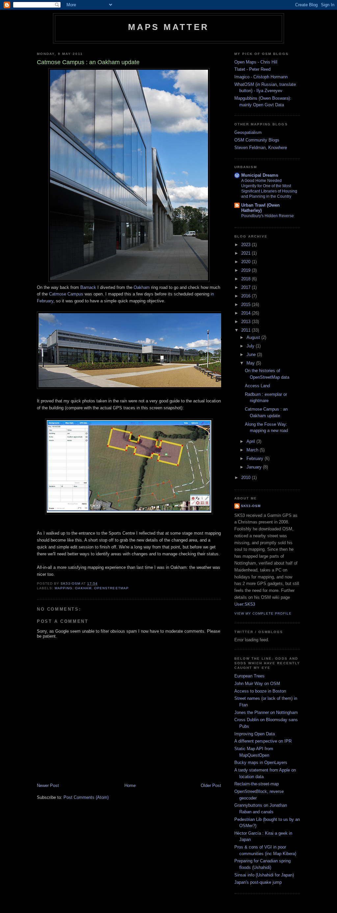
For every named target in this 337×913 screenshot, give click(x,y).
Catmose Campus (66, 294)
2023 (246, 244)
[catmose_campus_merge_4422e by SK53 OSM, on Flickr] (137, 387)
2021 (246, 253)
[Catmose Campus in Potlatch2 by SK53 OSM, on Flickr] (129, 512)
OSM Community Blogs (256, 140)
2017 (246, 287)
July (251, 345)
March (253, 449)
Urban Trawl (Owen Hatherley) (260, 208)
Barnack (88, 287)
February (255, 458)
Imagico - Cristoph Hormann (261, 76)
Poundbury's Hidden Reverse (267, 216)
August (253, 337)
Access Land (257, 385)
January (254, 467)
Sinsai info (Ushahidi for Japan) (264, 875)
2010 (246, 477)
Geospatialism (248, 132)
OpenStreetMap (111, 588)
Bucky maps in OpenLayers (260, 762)
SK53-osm (251, 506)
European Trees (249, 675)
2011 (246, 330)
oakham (83, 588)
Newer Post (48, 785)
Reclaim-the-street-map (256, 783)
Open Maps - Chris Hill (255, 62)
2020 (246, 261)
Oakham (142, 287)
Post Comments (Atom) (86, 797)
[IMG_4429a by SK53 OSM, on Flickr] (129, 280)
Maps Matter (168, 27)
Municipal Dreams (259, 175)
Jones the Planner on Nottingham (266, 712)
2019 (246, 270)
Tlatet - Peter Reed (252, 69)
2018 (246, 278)
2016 (246, 295)
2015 (246, 304)
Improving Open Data (254, 733)
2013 (246, 321)
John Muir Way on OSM (257, 683)
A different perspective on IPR (263, 741)
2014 (246, 313)
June (251, 354)
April (251, 441)
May (251, 363)
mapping (63, 588)
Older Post (211, 785)
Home (130, 785)
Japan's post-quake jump (258, 882)
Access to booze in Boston (260, 691)
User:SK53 (244, 604)
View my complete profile (263, 613)
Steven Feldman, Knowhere (260, 147)
